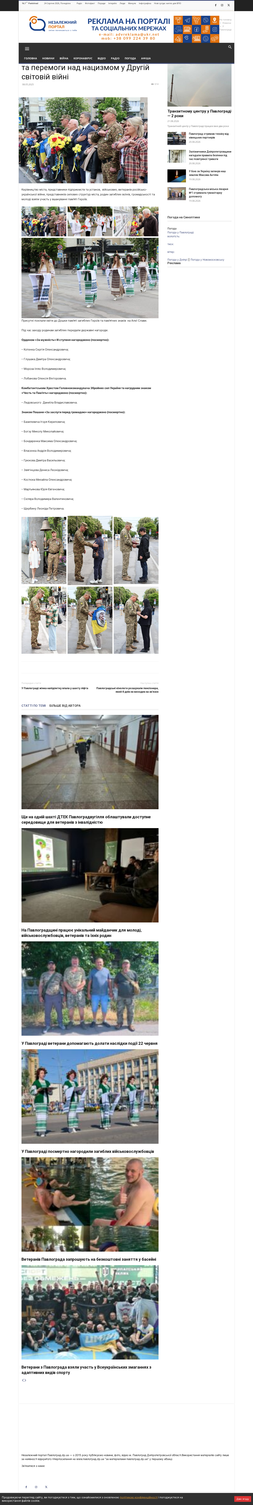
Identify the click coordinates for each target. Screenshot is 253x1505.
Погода (130, 58)
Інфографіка (145, 3)
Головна (30, 58)
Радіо (79, 3)
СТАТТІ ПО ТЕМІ (33, 705)
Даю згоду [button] (243, 1498)
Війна (64, 58)
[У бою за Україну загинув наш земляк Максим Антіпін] (176, 175)
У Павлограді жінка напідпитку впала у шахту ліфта (54, 688)
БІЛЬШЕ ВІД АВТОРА (65, 705)
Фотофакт (90, 3)
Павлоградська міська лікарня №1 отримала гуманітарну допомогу (208, 193)
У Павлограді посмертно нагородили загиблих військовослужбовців (87, 1151)
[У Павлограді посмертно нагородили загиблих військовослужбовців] (90, 1096)
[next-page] (25, 1380)
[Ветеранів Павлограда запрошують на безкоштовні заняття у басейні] (90, 1204)
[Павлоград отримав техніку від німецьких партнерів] (176, 138)
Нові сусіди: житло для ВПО (167, 3)
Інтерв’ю (112, 3)
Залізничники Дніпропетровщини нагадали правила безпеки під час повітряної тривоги (210, 155)
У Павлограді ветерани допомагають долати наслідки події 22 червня (89, 1043)
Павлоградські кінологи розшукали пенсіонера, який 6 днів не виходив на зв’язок (127, 690)
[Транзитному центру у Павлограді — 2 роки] (199, 83)
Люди (122, 3)
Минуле (132, 3)
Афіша (146, 58)
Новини (48, 58)
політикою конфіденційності (139, 1497)
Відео (102, 58)
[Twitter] (229, 5)
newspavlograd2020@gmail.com (66, 1465)
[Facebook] (216, 5)
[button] (27, 48)
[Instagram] (222, 5)
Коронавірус (83, 58)
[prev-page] (22, 1380)
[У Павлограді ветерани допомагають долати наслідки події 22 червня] (90, 988)
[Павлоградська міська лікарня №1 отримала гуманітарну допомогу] (176, 193)
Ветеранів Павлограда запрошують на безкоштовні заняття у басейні (88, 1259)
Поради (101, 3)
